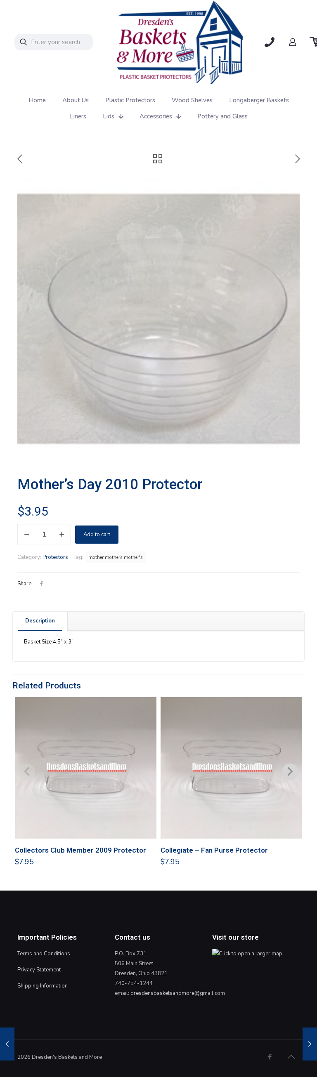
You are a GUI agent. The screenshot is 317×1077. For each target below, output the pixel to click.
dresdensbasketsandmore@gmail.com (177, 993)
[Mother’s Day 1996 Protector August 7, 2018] (310, 1044)
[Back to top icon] (291, 1057)
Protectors (55, 557)
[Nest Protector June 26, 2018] (7, 1044)
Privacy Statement (39, 969)
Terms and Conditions (43, 953)
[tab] (40, 621)
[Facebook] (269, 1057)
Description (40, 621)
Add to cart (96, 534)
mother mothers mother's (115, 557)
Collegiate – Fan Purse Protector (214, 850)
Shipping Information (42, 986)
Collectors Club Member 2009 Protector (80, 850)
